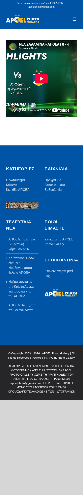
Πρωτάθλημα (15, 180)
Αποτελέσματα (55, 185)
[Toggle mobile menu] (75, 19)
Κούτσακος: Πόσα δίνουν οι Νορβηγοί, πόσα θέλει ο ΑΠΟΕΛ (21, 265)
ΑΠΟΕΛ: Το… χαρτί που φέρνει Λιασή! (22, 308)
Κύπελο (11, 185)
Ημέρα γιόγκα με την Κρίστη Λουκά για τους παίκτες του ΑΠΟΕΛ (21, 289)
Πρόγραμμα (53, 180)
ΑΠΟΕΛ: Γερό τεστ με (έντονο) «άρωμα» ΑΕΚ (21, 244)
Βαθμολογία (53, 189)
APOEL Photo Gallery (61, 357)
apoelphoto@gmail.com (41, 6)
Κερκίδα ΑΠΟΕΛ (18, 189)
